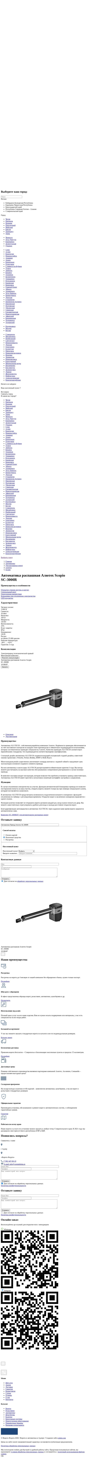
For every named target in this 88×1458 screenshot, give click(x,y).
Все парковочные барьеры (20, 109)
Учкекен (9, 246)
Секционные (15, 34)
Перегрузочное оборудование (17, 128)
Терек (8, 234)
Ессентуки (10, 349)
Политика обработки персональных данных (18, 1446)
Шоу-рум (24, 2)
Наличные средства (13, 837)
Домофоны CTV (16, 161)
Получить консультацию (10, 658)
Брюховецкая (11, 318)
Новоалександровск (13, 353)
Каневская (10, 283)
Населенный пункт (10, 851)
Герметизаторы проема (19, 132)
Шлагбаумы (10, 93)
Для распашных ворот (18, 66)
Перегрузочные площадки (20, 136)
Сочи (8, 250)
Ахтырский (10, 322)
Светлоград (10, 341)
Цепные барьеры (16, 117)
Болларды (14, 111)
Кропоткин (10, 262)
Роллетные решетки (18, 86)
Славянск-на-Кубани (14, 266)
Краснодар (10, 254)
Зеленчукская (11, 244)
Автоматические (16, 88)
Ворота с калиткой (17, 51)
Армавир (9, 258)
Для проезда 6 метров (18, 101)
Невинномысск (12, 343)
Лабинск (9, 271)
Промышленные (16, 45)
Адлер (8, 252)
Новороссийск (11, 256)
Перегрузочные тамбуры (19, 138)
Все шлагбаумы (16, 95)
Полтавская (10, 306)
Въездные (14, 43)
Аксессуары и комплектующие (18, 147)
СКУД (12, 159)
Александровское (12, 378)
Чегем (8, 219)
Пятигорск (10, 351)
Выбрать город (7, 557)
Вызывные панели (17, 153)
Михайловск (10, 336)
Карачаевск (10, 242)
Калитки (9, 142)
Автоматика (10, 61)
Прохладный (11, 225)
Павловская (10, 304)
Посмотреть (5, 1000)
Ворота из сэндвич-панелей (21, 55)
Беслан (8, 330)
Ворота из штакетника (19, 59)
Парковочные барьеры (14, 107)
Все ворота (14, 30)
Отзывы (32, 2)
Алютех (13, 74)
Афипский (10, 316)
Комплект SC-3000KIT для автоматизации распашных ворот (24, 815)
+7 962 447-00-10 (7, 6)
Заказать (5, 667)
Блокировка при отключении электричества (18, 596)
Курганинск (10, 281)
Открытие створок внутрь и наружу (15, 590)
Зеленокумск (11, 370)
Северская (10, 310)
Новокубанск (11, 295)
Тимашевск (10, 279)
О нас (3, 2)
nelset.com (62, 1438)
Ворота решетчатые (17, 53)
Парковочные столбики (19, 115)
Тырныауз (9, 232)
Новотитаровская (12, 314)
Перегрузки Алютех (18, 140)
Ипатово (9, 355)
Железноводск (11, 374)
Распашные (14, 39)
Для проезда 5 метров (18, 99)
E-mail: (14, 1164)
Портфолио (10, 165)
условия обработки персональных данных (27, 1452)
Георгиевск (10, 347)
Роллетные (14, 41)
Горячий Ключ (11, 287)
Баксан (8, 229)
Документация (11, 736)
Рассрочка (10, 840)
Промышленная (16, 72)
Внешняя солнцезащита (15, 144)
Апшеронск (10, 291)
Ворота (8, 28)
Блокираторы (15, 113)
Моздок (8, 328)
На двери (13, 84)
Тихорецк (9, 275)
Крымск (9, 273)
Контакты (9, 173)
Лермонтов (10, 357)
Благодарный (11, 361)
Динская (9, 297)
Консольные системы (14, 1419)
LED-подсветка (7, 598)
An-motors (14, 76)
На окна (13, 82)
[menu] (2, 187)
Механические (16, 120)
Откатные (14, 36)
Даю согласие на (23, 881)
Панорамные (15, 47)
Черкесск (9, 238)
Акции (8, 169)
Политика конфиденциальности (13, 1186)
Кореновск (10, 285)
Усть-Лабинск (11, 293)
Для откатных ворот (18, 68)
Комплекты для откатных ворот (18, 126)
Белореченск (10, 277)
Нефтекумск (10, 376)
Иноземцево (10, 366)
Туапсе (8, 268)
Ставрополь (10, 334)
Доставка (9, 2)
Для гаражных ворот (18, 70)
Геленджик (10, 264)
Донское (9, 345)
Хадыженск (10, 320)
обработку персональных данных (30, 881)
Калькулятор (10, 171)
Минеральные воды (13, 363)
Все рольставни (16, 80)
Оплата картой (11, 835)
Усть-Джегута (11, 240)
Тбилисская (10, 308)
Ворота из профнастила (19, 57)
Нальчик (9, 223)
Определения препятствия (11, 594)
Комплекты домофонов (19, 157)
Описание (9, 734)
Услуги (8, 167)
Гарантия (17, 2)
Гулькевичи (10, 300)
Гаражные (14, 32)
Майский (9, 227)
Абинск (8, 289)
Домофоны (10, 149)
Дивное (8, 372)
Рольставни (10, 78)
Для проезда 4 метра (18, 97)
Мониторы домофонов (19, 155)
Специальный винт (8, 592)
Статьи (8, 1393)
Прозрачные (15, 90)
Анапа (8, 260)
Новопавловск (11, 359)
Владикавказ (10, 326)
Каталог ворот (6, 1038)
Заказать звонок (7, 177)
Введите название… (11, 853)
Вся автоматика (16, 63)
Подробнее (5, 981)
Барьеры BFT (15, 124)
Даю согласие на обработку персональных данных (23, 1184)
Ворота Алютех (16, 49)
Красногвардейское (13, 380)
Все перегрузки (16, 130)
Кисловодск (10, 368)
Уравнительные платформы (21, 134)
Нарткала (9, 221)
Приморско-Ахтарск (13, 302)
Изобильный (10, 339)
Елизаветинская (12, 312)
